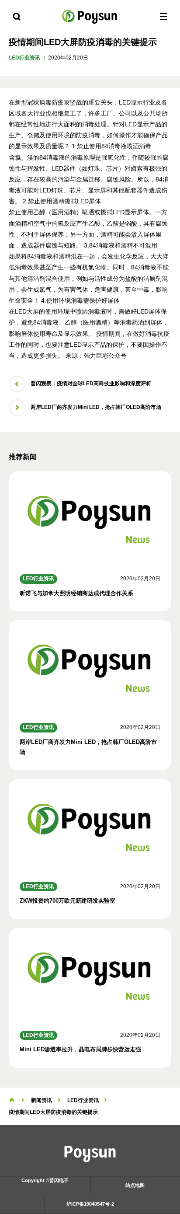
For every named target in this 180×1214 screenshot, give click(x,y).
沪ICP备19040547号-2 (90, 1204)
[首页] (12, 1100)
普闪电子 (90, 16)
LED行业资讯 (24, 58)
